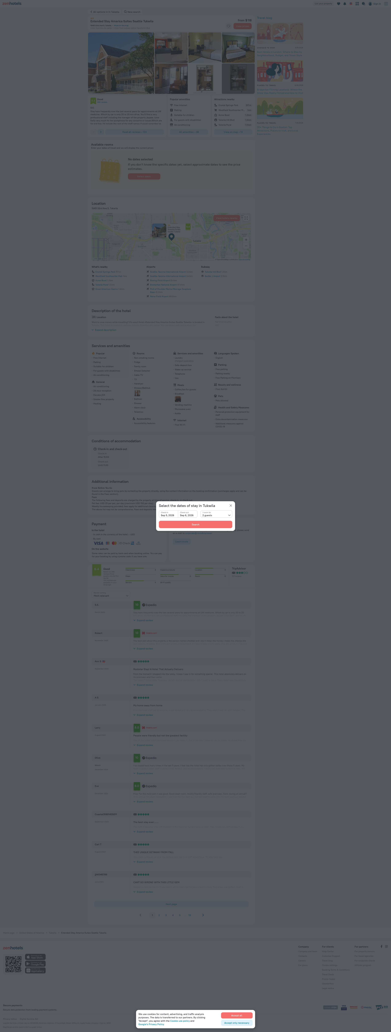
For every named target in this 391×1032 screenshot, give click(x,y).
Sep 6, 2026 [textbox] (187, 515)
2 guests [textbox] (207, 515)
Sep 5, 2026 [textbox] (167, 515)
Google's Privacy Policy (151, 1024)
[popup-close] (230, 505)
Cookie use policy (180, 1020)
